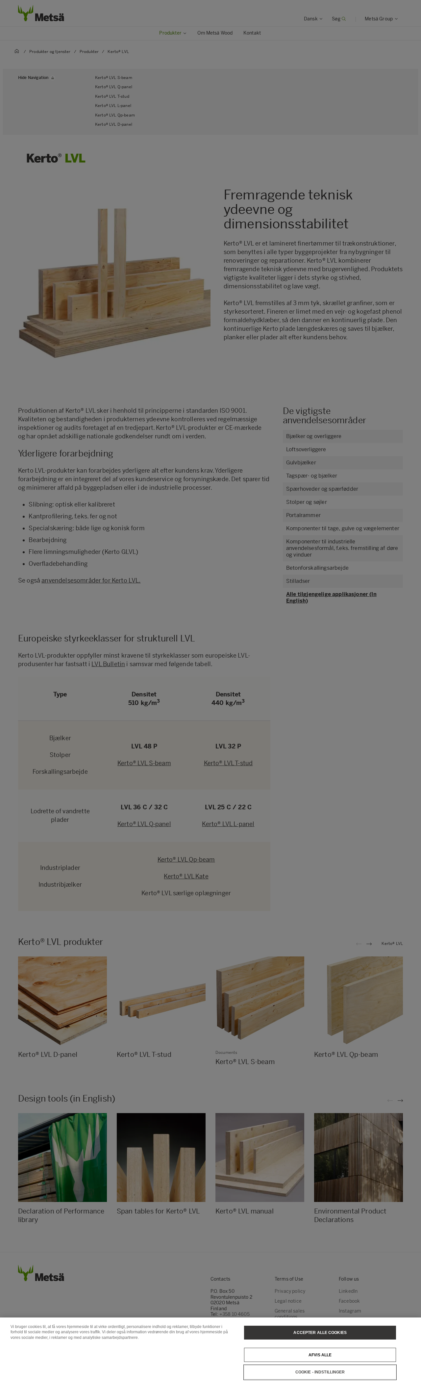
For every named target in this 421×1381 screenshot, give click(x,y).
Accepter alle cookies (320, 1332)
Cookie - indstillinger (320, 1372)
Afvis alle (320, 1354)
